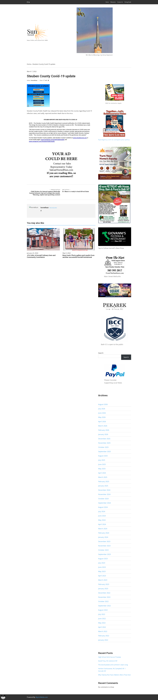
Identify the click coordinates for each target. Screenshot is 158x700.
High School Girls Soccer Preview (109, 657)
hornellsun (34, 80)
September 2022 (104, 606)
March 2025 (102, 477)
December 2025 (104, 439)
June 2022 (102, 618)
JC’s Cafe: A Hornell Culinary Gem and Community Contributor (41, 256)
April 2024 (102, 524)
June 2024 (102, 516)
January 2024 (103, 537)
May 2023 (102, 571)
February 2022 (103, 636)
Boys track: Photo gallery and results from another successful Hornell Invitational (78, 256)
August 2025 (103, 456)
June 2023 (102, 567)
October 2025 (103, 447)
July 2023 (101, 563)
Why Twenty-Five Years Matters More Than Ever (114, 675)
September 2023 (104, 554)
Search (100, 353)
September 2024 (104, 503)
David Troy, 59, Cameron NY (107, 661)
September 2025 (104, 451)
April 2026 (102, 421)
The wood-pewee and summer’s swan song (113, 665)
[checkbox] (3, 697)
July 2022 (101, 614)
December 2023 (104, 541)
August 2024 (103, 507)
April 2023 (102, 576)
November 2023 (104, 546)
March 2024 (102, 528)
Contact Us (120, 2)
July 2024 (101, 511)
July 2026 (101, 409)
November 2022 (104, 597)
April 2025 (102, 473)
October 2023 (103, 550)
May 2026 (102, 417)
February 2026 (103, 430)
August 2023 (103, 558)
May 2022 (102, 623)
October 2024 (103, 499)
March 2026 (102, 426)
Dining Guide (128, 2)
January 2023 (103, 588)
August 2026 (103, 404)
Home (107, 2)
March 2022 (102, 631)
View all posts (53, 207)
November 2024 (104, 494)
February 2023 (103, 584)
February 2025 (103, 481)
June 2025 (102, 464)
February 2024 (103, 533)
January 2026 (103, 434)
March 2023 (102, 580)
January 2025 (103, 486)
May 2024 (102, 520)
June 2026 (102, 413)
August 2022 (103, 610)
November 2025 (104, 443)
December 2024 (104, 490)
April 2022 (102, 627)
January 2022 (103, 640)
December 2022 (104, 593)
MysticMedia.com (42, 697)
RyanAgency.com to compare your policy (114, 140)
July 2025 (101, 460)
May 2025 (102, 469)
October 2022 (103, 601)
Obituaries (113, 2)
